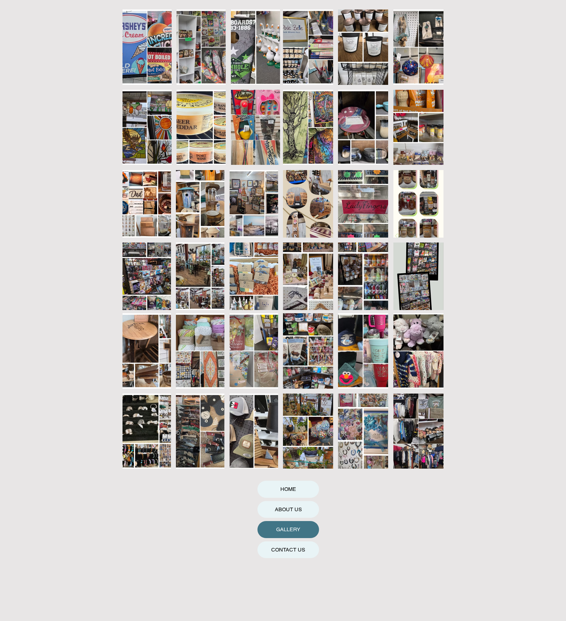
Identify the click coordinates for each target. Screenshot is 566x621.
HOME (288, 489)
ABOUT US (288, 509)
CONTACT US (288, 550)
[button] (147, 47)
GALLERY (288, 529)
